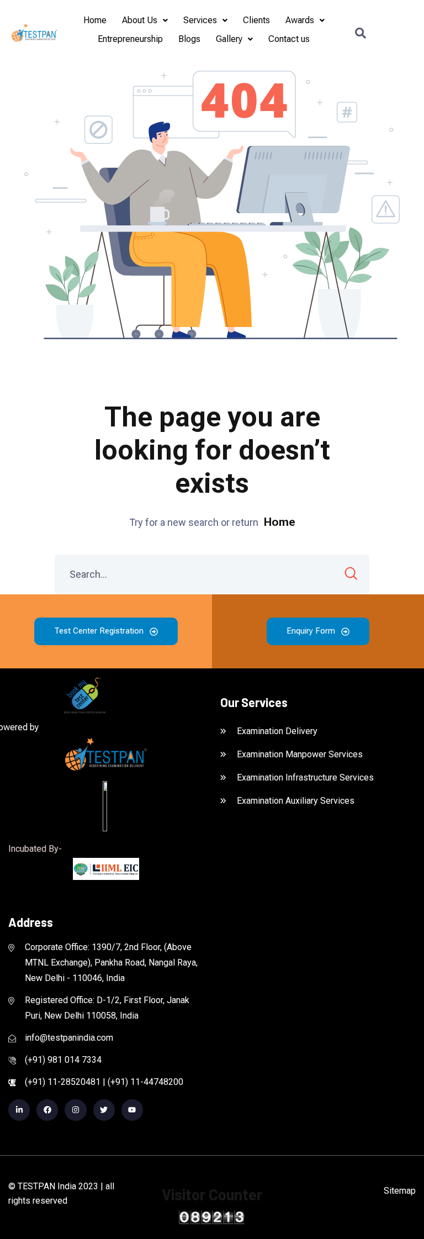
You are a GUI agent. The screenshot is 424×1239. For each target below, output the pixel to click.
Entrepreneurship (130, 39)
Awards (299, 20)
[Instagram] (75, 1110)
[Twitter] (104, 1110)
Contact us (289, 39)
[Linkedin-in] (19, 1110)
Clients (256, 20)
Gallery (229, 39)
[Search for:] (212, 574)
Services (200, 20)
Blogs (189, 39)
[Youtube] (132, 1110)
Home (95, 20)
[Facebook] (47, 1110)
